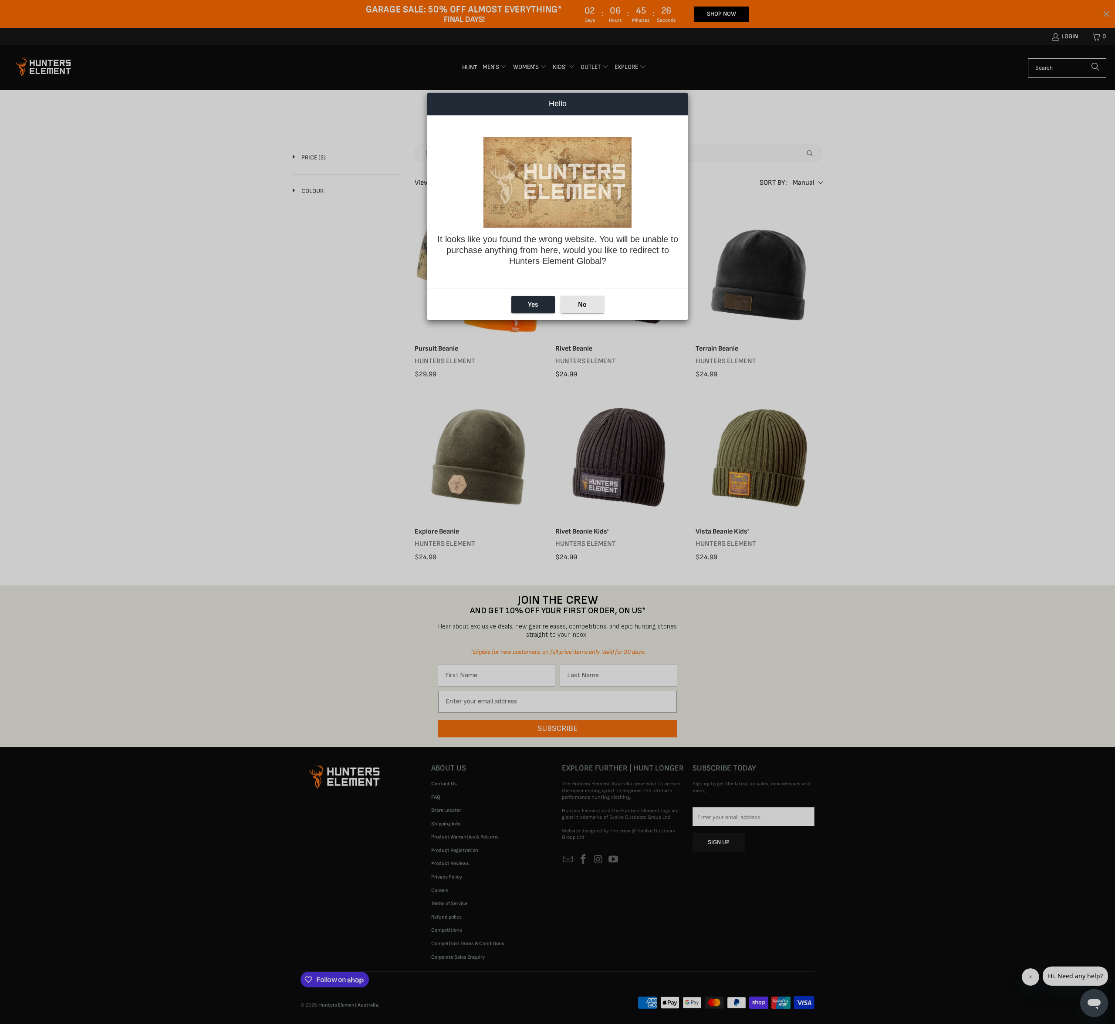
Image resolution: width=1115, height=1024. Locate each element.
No (582, 304)
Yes (533, 304)
